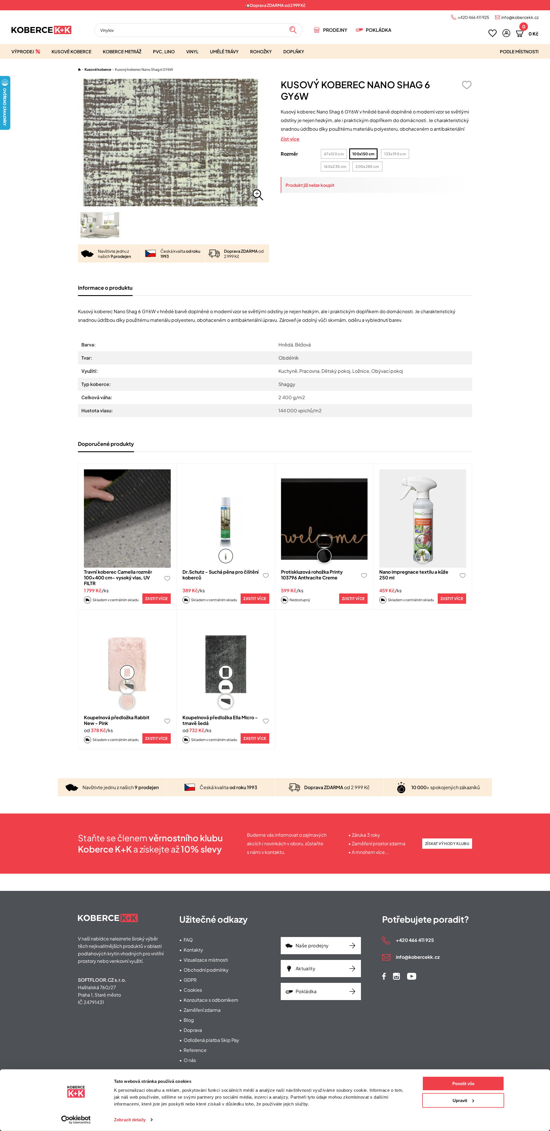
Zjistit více (156, 598)
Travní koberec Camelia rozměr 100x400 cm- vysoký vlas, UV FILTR (118, 577)
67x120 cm (334, 154)
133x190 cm (395, 154)
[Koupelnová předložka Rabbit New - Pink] (127, 664)
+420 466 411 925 (473, 17)
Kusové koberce (71, 51)
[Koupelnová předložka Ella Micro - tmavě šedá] (225, 664)
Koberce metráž (122, 51)
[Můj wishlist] (492, 33)
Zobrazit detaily (130, 1119)
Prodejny (335, 30)
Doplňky (293, 51)
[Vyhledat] (293, 30)
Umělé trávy (224, 51)
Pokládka (378, 30)
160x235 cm (335, 166)
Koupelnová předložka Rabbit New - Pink (117, 720)
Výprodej (22, 51)
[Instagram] (396, 976)
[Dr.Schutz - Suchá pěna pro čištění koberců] (225, 518)
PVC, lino (164, 51)
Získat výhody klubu (447, 843)
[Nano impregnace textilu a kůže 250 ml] (422, 518)
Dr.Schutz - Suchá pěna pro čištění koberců (220, 575)
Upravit (460, 1100)
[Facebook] (384, 976)
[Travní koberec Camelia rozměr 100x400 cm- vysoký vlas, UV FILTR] (127, 518)
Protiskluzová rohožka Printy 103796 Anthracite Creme (312, 575)
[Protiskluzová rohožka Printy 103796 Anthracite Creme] (324, 518)
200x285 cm (367, 166)
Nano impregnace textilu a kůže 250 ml (413, 575)
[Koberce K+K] (41, 30)
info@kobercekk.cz (520, 17)
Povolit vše (463, 1083)
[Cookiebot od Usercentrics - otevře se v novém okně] (76, 1120)
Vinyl (192, 51)
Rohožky (261, 51)
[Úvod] (79, 69)
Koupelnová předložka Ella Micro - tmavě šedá (220, 720)
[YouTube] (411, 976)
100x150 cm (363, 154)
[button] (506, 33)
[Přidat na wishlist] (466, 85)
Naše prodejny (312, 945)
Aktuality (305, 968)
